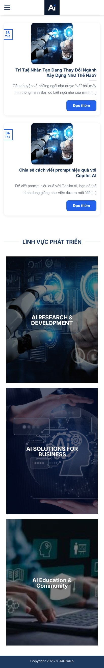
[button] (7, 8)
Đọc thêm (81, 105)
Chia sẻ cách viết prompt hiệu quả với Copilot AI (57, 173)
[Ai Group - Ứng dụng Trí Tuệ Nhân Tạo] (52, 7)
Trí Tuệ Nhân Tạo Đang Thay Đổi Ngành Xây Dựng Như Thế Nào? (55, 72)
